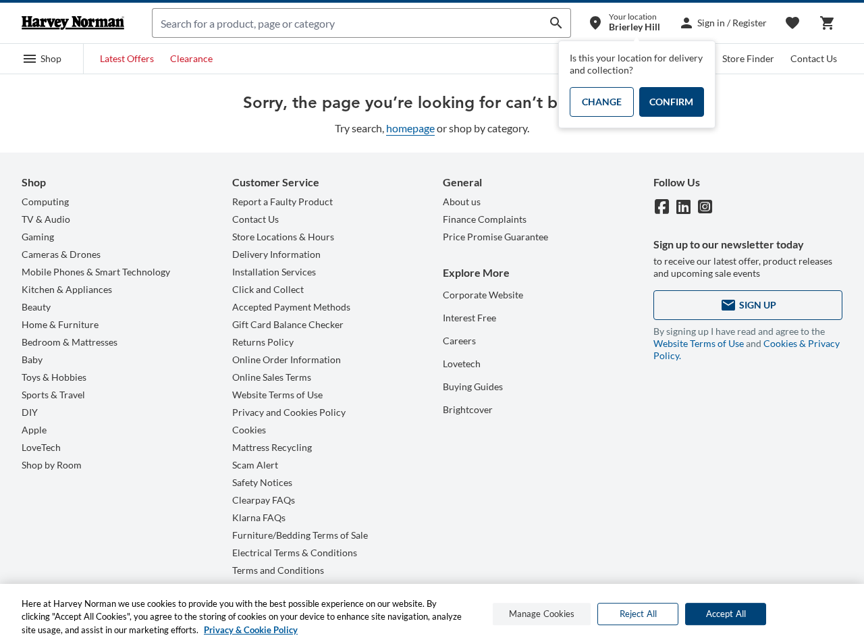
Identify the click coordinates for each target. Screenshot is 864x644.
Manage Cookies (542, 613)
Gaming (38, 236)
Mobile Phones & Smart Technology (96, 271)
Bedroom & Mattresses (69, 342)
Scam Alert (255, 465)
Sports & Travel (53, 394)
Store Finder (748, 58)
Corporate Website (483, 294)
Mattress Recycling (272, 447)
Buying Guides (473, 386)
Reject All (638, 613)
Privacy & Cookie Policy (251, 629)
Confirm (671, 101)
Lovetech (462, 363)
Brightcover (468, 409)
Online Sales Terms (271, 377)
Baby (32, 359)
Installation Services (274, 271)
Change (602, 101)
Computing (45, 201)
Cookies (249, 429)
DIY (30, 412)
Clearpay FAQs (263, 500)
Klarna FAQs (259, 517)
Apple (34, 429)
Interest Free (469, 317)
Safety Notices (262, 482)
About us (462, 201)
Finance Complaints (484, 219)
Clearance (191, 58)
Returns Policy (263, 342)
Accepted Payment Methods (291, 307)
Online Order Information (286, 359)
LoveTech (41, 447)
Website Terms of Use (277, 394)
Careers (459, 340)
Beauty (36, 307)
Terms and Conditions (278, 570)
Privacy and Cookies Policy (289, 412)
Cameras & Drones (61, 254)
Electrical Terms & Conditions (294, 552)
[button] (42, 59)
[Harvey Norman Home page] (73, 23)
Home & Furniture (60, 324)
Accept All (726, 613)
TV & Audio (46, 219)
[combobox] (347, 23)
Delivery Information (276, 254)
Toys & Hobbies (54, 377)
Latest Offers (127, 58)
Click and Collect (268, 289)
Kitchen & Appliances (67, 289)
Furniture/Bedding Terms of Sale (300, 535)
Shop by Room (52, 465)
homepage (410, 128)
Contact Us (813, 58)
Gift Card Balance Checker (288, 324)
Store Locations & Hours (283, 236)
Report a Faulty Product (282, 201)
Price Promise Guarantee (495, 236)
